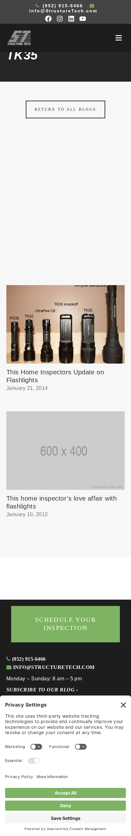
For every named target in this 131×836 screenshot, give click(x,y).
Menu (119, 38)
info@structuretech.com (52, 667)
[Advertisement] (65, 217)
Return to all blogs (65, 109)
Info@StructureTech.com (63, 10)
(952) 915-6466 (62, 5)
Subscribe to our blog (42, 689)
